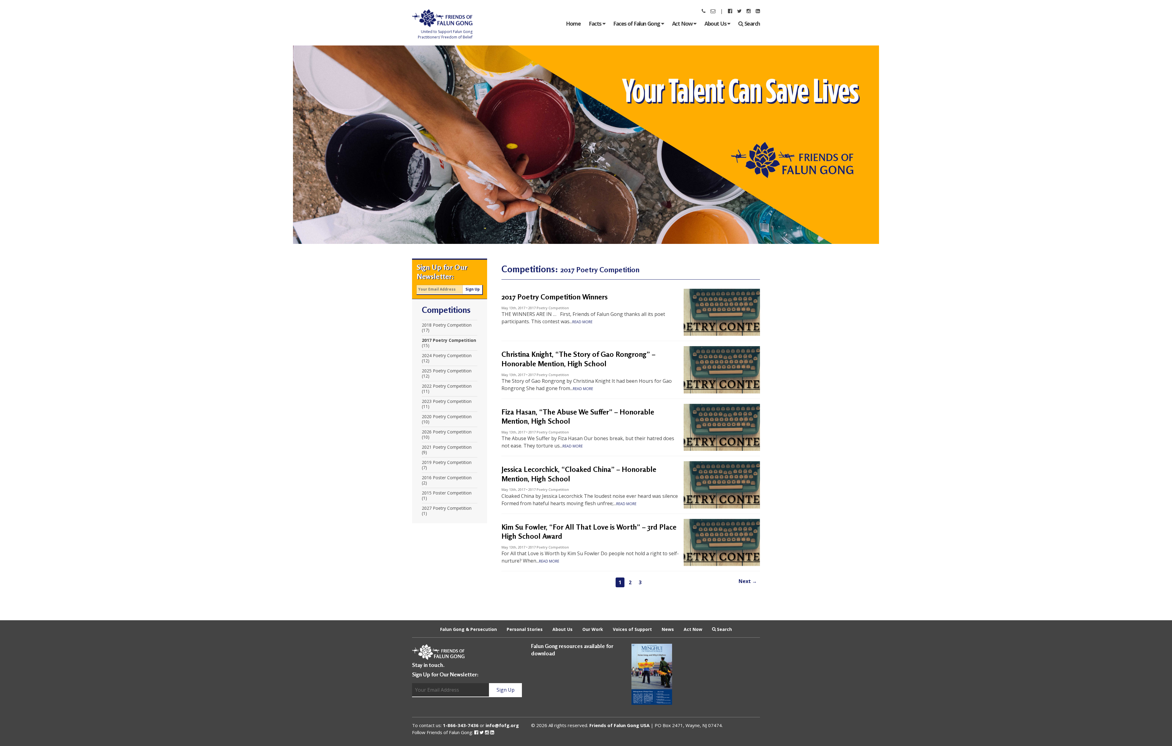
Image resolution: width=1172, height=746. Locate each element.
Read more (582, 321)
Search (752, 23)
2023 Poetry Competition (447, 401)
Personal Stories (525, 629)
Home (573, 23)
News (668, 629)
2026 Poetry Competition (447, 432)
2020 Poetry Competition (447, 416)
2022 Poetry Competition (447, 386)
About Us (715, 23)
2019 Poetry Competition (447, 462)
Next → (748, 581)
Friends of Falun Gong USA (619, 725)
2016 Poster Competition (447, 477)
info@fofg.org (502, 725)
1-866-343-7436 (461, 725)
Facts (595, 23)
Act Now (682, 23)
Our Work (592, 629)
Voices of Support (632, 629)
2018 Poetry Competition (447, 325)
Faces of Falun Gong (637, 23)
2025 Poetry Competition (447, 371)
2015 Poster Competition (447, 493)
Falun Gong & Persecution (468, 629)
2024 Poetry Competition (447, 355)
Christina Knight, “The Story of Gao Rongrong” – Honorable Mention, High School (578, 359)
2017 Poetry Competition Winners (554, 296)
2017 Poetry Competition (449, 340)
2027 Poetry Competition (447, 508)
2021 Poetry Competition (447, 447)
